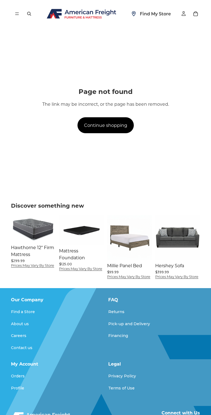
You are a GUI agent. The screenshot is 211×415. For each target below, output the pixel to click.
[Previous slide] (65, 230)
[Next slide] (98, 230)
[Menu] (17, 14)
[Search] (29, 14)
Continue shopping (105, 125)
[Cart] (196, 14)
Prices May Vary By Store (32, 265)
